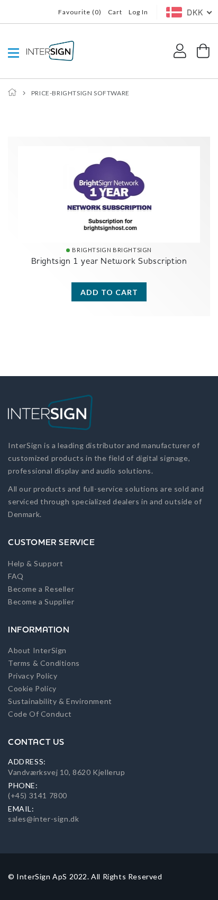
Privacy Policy (32, 675)
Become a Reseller (41, 588)
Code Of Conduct (40, 713)
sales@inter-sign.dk (43, 818)
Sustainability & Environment (60, 701)
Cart (115, 12)
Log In (138, 12)
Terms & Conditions (44, 662)
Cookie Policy (32, 688)
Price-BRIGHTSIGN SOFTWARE (80, 93)
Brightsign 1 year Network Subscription (109, 260)
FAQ (16, 576)
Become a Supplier (41, 601)
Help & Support (35, 563)
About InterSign (37, 650)
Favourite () (80, 12)
